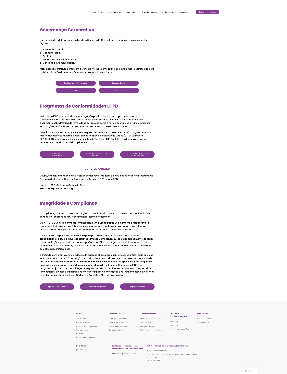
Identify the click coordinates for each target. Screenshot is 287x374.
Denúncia (174, 325)
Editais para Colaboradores (150, 319)
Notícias (79, 334)
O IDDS (101, 12)
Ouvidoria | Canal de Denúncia (174, 12)
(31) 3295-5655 (82, 350)
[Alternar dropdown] (105, 12)
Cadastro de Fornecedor (118, 322)
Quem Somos (81, 319)
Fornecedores (131, 12)
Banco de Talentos (147, 326)
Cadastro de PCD (146, 322)
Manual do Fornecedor (118, 319)
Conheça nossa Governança (75, 83)
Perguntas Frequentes (179, 329)
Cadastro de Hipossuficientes (151, 330)
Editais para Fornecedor (118, 326)
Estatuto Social (118, 83)
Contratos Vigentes (116, 330)
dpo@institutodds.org (60, 188)
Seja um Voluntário (203, 319)
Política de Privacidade (57, 154)
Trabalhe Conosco (150, 12)
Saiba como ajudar (207, 12)
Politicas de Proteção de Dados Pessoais (137, 154)
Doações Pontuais (203, 322)
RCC (75, 90)
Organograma (119, 90)
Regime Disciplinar (137, 287)
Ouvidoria (174, 321)
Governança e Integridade (86, 326)
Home (93, 12)
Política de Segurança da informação (97, 154)
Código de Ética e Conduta (57, 287)
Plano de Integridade (97, 287)
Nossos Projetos (114, 12)
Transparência (82, 330)
